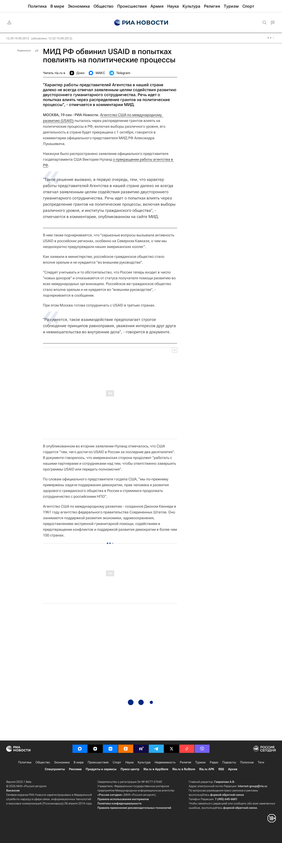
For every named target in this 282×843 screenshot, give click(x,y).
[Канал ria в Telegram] (156, 749)
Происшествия (98, 762)
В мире (79, 762)
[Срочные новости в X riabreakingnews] (186, 749)
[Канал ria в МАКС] (79, 749)
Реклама (75, 769)
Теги (261, 762)
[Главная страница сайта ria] (141, 22)
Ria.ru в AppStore (155, 769)
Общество (43, 762)
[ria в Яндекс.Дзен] (95, 749)
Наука (129, 762)
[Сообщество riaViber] (202, 749)
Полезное (247, 762)
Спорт (117, 762)
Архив (232, 769)
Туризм (200, 762)
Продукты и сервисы (101, 769)
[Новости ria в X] (171, 749)
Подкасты (229, 762)
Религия (185, 762)
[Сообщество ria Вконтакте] (110, 749)
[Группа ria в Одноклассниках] (125, 749)
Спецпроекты (55, 769)
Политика (24, 762)
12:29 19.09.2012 (17, 38)
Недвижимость (165, 762)
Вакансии (13, 790)
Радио (214, 762)
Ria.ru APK (206, 769)
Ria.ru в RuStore (183, 769)
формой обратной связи (227, 794)
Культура (144, 762)
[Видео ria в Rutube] (141, 749)
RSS (221, 769)
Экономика (62, 762)
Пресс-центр (130, 769)
